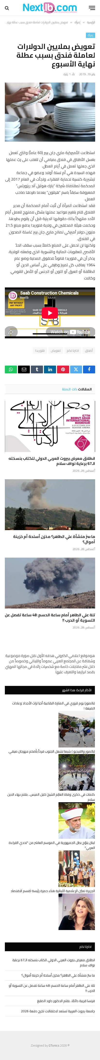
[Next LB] (50, 8)
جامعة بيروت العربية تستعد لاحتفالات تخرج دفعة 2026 (58, 1011)
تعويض (56, 350)
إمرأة (90, 35)
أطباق (89, 350)
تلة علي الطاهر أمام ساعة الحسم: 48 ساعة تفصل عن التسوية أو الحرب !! (50, 617)
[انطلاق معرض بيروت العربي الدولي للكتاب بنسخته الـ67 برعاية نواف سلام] (50, 426)
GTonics (54, 1045)
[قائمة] (92, 7)
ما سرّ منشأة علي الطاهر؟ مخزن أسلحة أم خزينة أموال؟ (54, 539)
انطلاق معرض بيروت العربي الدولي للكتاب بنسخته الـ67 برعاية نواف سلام (51, 461)
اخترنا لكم (73, 350)
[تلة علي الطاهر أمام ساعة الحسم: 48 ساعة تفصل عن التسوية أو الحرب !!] (50, 583)
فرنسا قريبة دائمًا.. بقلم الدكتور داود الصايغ (66, 1001)
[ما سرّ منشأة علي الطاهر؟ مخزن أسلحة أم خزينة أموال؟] (50, 504)
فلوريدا (40, 350)
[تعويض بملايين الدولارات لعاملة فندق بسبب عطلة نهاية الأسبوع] (50, 112)
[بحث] (7, 7)
